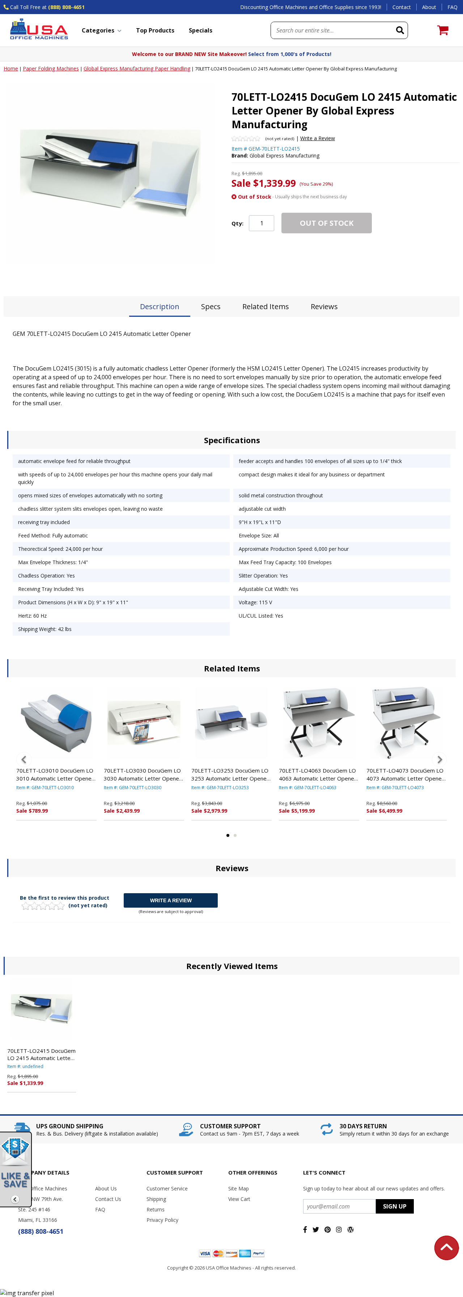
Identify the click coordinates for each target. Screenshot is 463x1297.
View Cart (239, 1199)
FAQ (452, 7)
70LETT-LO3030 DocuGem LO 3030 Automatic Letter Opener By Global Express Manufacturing (142, 775)
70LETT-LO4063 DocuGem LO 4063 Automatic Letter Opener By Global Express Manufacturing (317, 775)
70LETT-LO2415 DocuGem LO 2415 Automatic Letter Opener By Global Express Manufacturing (41, 1054)
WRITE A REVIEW (171, 900)
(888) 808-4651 (66, 7)
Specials (200, 30)
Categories (98, 30)
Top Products (155, 30)
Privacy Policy (162, 1219)
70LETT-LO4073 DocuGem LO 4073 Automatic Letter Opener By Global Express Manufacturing (405, 775)
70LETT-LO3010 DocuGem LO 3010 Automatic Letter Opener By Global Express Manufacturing (55, 775)
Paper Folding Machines (51, 68)
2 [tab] (235, 835)
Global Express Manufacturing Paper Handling (137, 68)
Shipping (156, 1199)
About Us (106, 1188)
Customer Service (167, 1188)
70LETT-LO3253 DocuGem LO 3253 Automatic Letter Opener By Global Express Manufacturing (230, 775)
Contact (401, 7)
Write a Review (317, 138)
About (429, 7)
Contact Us (108, 1199)
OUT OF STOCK (326, 223)
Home (11, 68)
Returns (155, 1209)
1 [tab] (227, 835)
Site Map (238, 1188)
